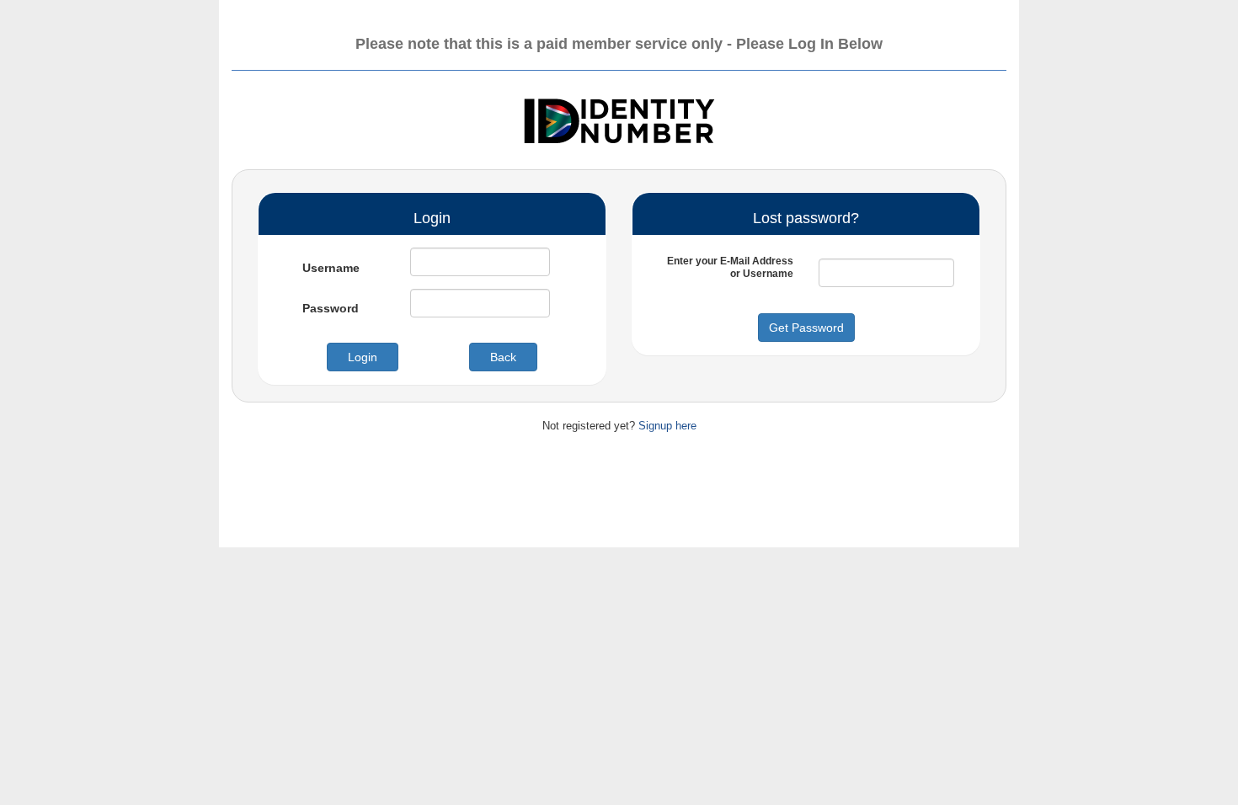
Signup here (667, 425)
